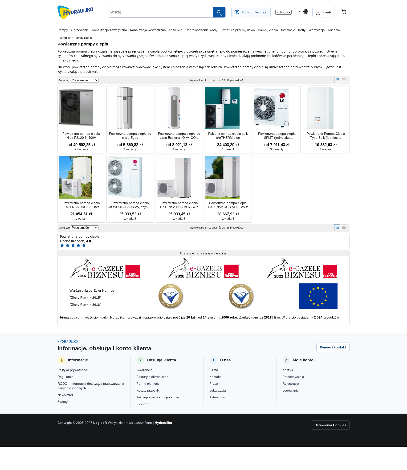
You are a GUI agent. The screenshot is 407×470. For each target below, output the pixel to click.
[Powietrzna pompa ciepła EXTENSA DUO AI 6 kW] (76, 177)
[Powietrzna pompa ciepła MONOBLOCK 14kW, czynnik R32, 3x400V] (125, 177)
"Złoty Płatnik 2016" (85, 305)
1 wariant (228, 149)
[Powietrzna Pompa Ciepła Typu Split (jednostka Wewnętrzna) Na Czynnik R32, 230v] (320, 108)
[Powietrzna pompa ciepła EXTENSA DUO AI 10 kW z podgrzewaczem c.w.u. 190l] (222, 177)
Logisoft (75, 317)
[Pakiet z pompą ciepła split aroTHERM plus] (222, 108)
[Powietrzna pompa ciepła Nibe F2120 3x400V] (76, 108)
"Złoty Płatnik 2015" (85, 297)
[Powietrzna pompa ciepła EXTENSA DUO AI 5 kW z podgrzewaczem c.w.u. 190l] (173, 177)
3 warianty (179, 149)
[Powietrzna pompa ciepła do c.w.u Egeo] (125, 108)
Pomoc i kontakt (333, 347)
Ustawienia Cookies (330, 425)
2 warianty (81, 149)
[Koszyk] (344, 12)
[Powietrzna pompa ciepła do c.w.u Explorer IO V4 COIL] (173, 108)
